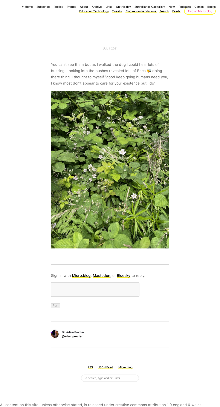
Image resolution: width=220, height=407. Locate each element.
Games (199, 6)
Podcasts (185, 6)
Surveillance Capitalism (149, 6)
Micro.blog (81, 275)
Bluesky (123, 275)
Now (172, 6)
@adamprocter (72, 336)
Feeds (176, 11)
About (84, 6)
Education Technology (94, 11)
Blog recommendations (141, 11)
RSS (90, 367)
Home (27, 6)
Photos (71, 6)
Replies (58, 6)
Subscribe (43, 6)
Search (164, 11)
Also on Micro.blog (200, 11)
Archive (97, 6)
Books (211, 6)
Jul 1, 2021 (110, 48)
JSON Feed (105, 367)
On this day (123, 6)
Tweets (117, 11)
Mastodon (101, 275)
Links (108, 6)
